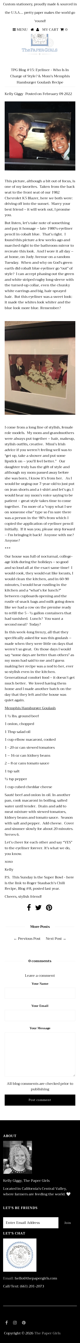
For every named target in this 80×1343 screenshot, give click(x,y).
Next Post (54, 939)
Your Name (40, 983)
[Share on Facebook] (29, 909)
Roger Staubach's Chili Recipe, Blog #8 (35, 886)
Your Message (40, 1028)
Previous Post (29, 939)
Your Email (39, 1005)
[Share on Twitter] (38, 909)
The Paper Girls (47, 1333)
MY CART (54, 30)
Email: (8, 1278)
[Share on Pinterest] (49, 909)
